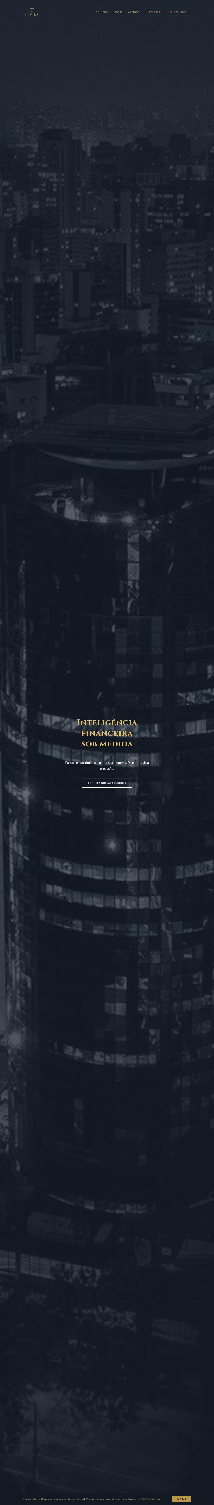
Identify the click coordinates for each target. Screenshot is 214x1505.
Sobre (119, 12)
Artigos (133, 12)
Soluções (102, 12)
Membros (154, 12)
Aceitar (181, 1499)
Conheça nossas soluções (107, 783)
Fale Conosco (178, 12)
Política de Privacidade (151, 1499)
